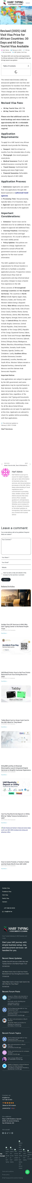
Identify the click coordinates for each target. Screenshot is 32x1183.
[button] (28, 66)
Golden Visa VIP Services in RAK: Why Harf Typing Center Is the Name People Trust (14, 627)
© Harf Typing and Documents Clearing (12, 1178)
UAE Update (17, 52)
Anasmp (11, 1026)
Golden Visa (6, 888)
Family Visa (5, 898)
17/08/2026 (5, 976)
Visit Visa (24, 52)
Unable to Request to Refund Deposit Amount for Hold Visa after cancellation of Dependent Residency (18, 1066)
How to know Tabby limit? (15, 1058)
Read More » (4, 633)
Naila (10, 1004)
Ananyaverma (13, 1015)
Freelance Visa (6, 891)
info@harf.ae (6, 1098)
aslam (10, 1054)
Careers (4, 902)
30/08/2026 (6, 966)
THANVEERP (12, 1059)
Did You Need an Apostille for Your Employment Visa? (17, 1009)
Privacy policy (5, 1174)
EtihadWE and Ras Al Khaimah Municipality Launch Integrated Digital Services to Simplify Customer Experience (16, 768)
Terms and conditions (8, 1171)
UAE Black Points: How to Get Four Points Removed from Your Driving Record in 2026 (15, 675)
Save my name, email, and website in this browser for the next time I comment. (14, 574)
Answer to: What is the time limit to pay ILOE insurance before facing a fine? (18, 997)
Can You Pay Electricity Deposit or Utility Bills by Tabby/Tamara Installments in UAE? (15, 816)
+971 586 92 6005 (7, 1100)
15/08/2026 (5, 986)
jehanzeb (11, 1069)
